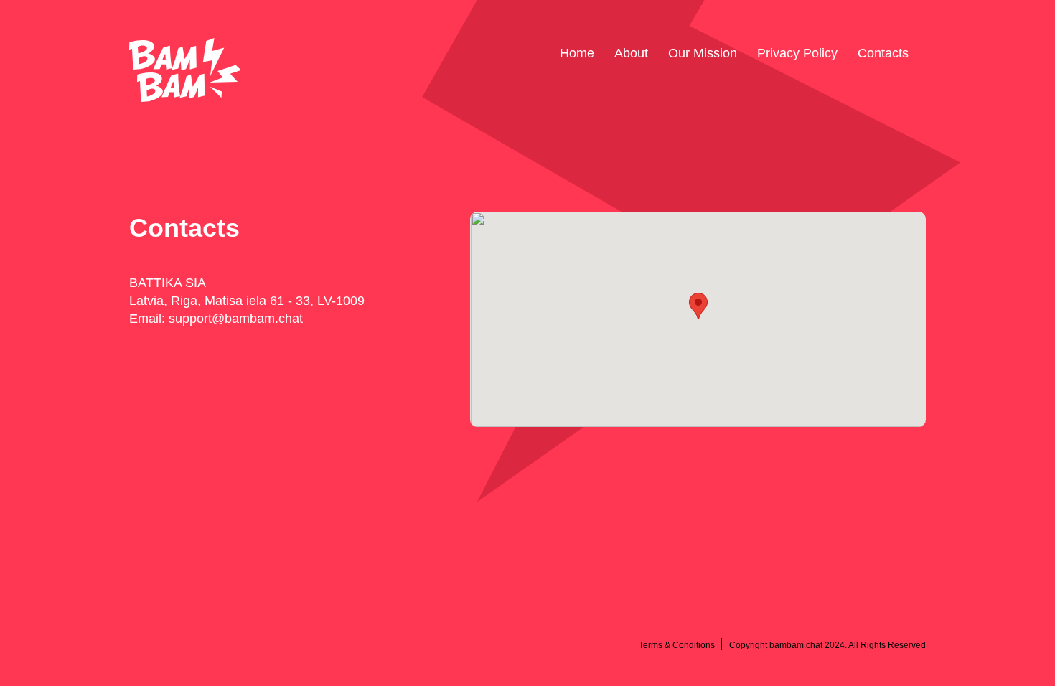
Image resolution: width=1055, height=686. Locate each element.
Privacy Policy (797, 53)
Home (577, 53)
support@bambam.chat (236, 318)
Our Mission (702, 53)
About (631, 53)
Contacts (883, 53)
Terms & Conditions (677, 645)
